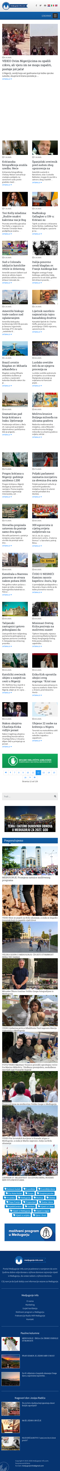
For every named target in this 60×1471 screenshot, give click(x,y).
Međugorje (25, 1197)
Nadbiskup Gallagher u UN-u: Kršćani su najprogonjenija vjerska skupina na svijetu (44, 221)
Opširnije (6, 79)
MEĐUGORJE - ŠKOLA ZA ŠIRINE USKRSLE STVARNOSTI (40, 1339)
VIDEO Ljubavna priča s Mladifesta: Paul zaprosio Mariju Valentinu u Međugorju (29, 1029)
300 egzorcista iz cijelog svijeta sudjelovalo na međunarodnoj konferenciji (42, 531)
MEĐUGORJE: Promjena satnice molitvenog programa (26, 879)
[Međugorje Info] (15, 5)
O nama (30, 1301)
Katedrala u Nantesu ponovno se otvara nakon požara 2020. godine (15, 579)
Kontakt (30, 1319)
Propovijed (31, 1202)
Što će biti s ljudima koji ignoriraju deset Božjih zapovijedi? (38, 1404)
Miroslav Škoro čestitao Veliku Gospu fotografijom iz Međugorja (27, 992)
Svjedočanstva (15, 1206)
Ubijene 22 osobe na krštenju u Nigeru (44, 725)
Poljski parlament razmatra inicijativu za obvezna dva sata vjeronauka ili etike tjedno (44, 480)
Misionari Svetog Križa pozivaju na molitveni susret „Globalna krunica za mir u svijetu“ (43, 629)
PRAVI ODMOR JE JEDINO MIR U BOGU (38, 1355)
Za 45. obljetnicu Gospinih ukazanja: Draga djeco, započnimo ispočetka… (39, 1374)
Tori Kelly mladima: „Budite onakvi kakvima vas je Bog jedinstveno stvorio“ (14, 218)
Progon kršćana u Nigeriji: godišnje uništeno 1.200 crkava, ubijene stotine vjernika (13, 480)
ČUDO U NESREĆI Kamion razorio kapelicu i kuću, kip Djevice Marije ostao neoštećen (44, 580)
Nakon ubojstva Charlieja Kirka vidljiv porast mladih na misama (14, 728)
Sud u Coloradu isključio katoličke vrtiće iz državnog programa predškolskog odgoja (15, 268)
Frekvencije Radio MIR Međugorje (30, 1315)
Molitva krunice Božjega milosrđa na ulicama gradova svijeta (44, 419)
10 (28, 772)
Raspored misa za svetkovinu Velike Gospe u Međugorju (29, 1104)
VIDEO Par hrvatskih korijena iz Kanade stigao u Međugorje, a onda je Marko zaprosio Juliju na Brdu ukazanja (27, 1141)
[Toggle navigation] (55, 15)
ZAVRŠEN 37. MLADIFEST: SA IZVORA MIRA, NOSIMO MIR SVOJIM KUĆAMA (28, 1178)
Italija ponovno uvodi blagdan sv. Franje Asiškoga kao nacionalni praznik (44, 267)
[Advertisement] (30, 110)
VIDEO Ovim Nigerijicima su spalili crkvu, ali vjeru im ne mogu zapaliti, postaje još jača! (27, 65)
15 (54, 772)
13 (44, 772)
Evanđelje (30, 1189)
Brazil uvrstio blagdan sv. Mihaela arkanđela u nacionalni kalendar (15, 367)
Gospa (30, 1193)
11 (33, 772)
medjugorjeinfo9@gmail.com (33, 1466)
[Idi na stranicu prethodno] (10, 772)
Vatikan (31, 1206)
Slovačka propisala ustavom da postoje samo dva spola (14, 528)
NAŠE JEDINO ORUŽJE (31, 1420)
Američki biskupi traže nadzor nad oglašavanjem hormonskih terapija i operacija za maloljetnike (15, 319)
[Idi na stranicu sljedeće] (30, 777)
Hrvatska (11, 1197)
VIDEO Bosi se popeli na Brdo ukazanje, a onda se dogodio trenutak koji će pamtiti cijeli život (30, 919)
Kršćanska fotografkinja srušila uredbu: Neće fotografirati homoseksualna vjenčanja (14, 170)
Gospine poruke (46, 1193)
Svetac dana (47, 1202)
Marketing (30, 1304)
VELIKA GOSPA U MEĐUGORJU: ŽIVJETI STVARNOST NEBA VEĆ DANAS (28, 955)
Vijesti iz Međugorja (21, 1210)
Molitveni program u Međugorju (30, 1312)
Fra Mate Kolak (15, 1193)
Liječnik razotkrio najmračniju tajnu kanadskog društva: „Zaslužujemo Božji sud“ (44, 317)
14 (49, 772)
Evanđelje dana (48, 1189)
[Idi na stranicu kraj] (34, 777)
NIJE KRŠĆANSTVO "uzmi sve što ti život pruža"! (39, 1439)
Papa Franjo (14, 1202)
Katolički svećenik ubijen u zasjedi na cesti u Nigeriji (14, 678)
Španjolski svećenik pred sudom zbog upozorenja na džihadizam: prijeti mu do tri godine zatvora (44, 170)
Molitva (39, 1197)
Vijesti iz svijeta (23, 1215)
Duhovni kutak (13, 1189)
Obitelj (52, 1197)
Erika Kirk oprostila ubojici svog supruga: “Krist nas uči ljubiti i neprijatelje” (44, 681)
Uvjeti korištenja (30, 1308)
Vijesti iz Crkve (46, 1206)
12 (38, 772)
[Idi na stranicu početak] (5, 772)
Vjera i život (41, 1215)
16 (25, 777)
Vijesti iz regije (42, 1210)
